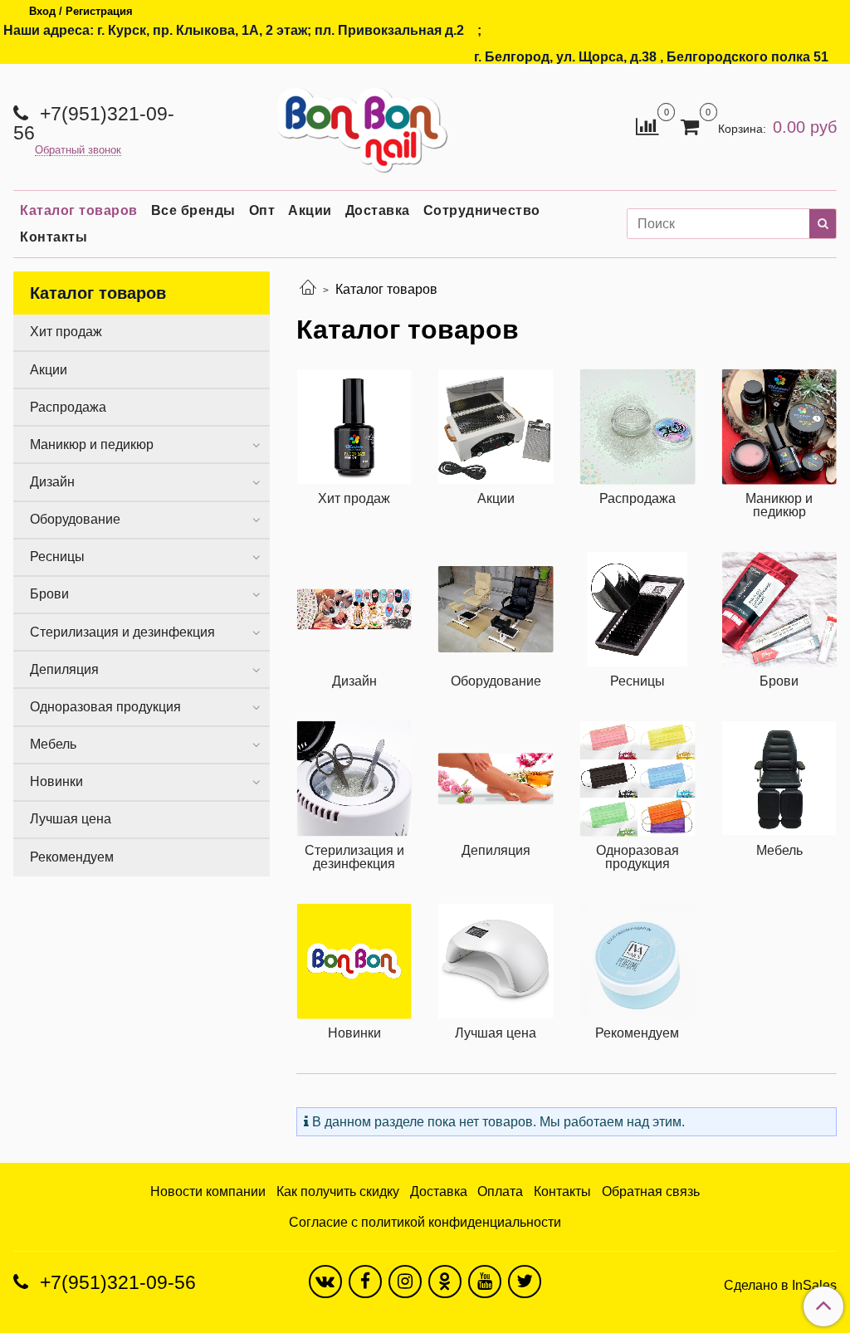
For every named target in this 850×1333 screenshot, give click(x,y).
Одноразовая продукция (105, 707)
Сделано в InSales (780, 1285)
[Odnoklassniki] (445, 1281)
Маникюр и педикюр (92, 444)
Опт (262, 210)
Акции (310, 210)
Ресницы (57, 556)
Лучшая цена (70, 819)
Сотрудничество (481, 210)
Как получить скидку (337, 1191)
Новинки (56, 781)
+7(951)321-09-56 (93, 123)
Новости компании (208, 1191)
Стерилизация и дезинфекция (122, 632)
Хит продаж (66, 332)
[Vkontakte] (325, 1281)
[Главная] (308, 289)
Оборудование (75, 519)
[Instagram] (405, 1281)
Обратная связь (651, 1191)
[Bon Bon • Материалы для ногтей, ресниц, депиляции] (357, 123)
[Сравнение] (647, 126)
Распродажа (68, 407)
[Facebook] (365, 1281)
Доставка (377, 210)
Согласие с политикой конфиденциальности (425, 1222)
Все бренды (193, 210)
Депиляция (64, 669)
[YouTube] (484, 1281)
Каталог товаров (79, 210)
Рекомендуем (72, 857)
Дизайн (52, 482)
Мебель (53, 744)
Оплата (500, 1191)
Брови (49, 594)
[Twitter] (524, 1281)
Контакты (53, 237)
